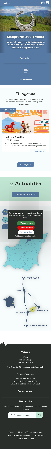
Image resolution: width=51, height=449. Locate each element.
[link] (42, 3)
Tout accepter (26, 223)
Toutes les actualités (25, 194)
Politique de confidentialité (19, 435)
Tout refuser (27, 227)
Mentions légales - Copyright (30, 432)
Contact (12, 432)
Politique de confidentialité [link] (25, 236)
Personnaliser (25, 232)
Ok (39, 415)
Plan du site (38, 435)
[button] (2, 29)
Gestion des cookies (25, 439)
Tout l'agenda (25, 164)
